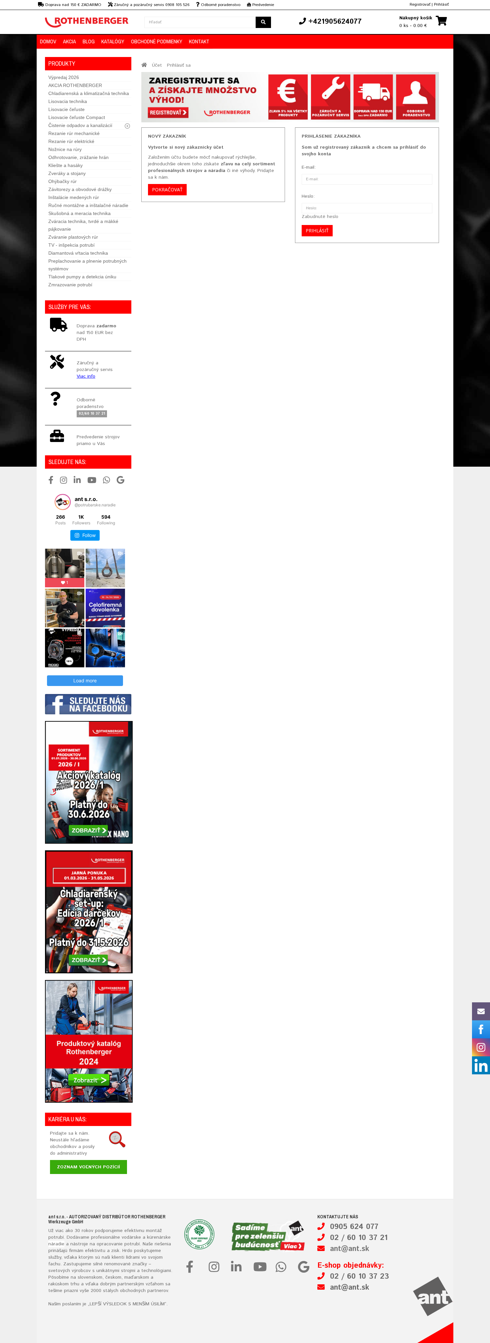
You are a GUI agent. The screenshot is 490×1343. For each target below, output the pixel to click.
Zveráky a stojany (67, 173)
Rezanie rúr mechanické (74, 133)
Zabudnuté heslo (320, 216)
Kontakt (199, 41)
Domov (48, 41)
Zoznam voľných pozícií (88, 1167)
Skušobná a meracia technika (79, 213)
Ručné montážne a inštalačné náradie (88, 205)
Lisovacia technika (67, 101)
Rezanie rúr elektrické (71, 141)
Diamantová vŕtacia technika (78, 253)
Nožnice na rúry (65, 149)
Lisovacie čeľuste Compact (76, 117)
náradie (56, 1244)
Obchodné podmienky (156, 41)
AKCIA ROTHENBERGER (75, 85)
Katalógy (112, 41)
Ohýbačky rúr (62, 181)
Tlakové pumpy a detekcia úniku (82, 276)
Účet (157, 65)
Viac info (86, 376)
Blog (89, 41)
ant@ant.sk (349, 1249)
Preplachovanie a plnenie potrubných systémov (87, 264)
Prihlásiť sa (179, 65)
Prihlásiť (441, 4)
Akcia (69, 41)
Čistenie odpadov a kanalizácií (80, 125)
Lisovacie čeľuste (66, 109)
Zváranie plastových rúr (73, 237)
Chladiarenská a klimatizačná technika (88, 93)
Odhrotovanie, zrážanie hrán (78, 157)
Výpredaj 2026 (63, 77)
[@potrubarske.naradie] (62, 502)
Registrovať (420, 4)
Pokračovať (167, 189)
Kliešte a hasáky (65, 165)
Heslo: (308, 196)
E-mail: (309, 167)
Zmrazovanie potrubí (70, 284)
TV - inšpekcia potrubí (71, 245)
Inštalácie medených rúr (73, 197)
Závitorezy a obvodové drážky (80, 189)
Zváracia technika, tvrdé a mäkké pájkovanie (83, 225)
